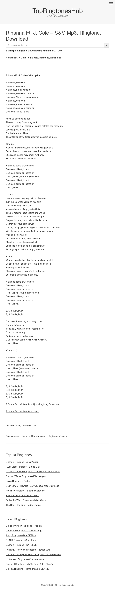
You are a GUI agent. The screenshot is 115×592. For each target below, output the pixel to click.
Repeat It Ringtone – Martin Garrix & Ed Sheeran (30, 564)
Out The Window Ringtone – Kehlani (24, 525)
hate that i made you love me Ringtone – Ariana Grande (33, 554)
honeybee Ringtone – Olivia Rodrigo (24, 530)
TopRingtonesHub (57, 10)
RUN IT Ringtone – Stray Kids (21, 540)
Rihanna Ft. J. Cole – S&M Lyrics (22, 411)
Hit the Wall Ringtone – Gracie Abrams (25, 559)
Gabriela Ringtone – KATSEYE (21, 544)
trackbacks (37, 436)
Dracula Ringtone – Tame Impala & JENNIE (27, 568)
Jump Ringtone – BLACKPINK (21, 535)
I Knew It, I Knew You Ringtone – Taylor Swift (28, 549)
